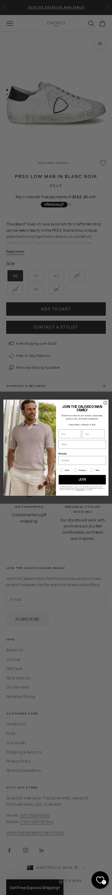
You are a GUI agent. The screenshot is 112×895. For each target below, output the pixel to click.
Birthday (62, 453)
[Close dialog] (105, 402)
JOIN (82, 479)
